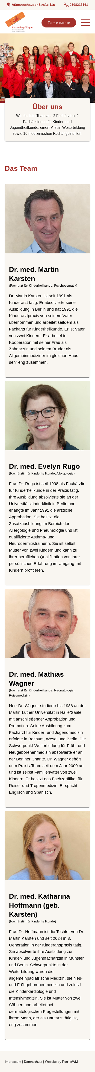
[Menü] (85, 22)
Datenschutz (33, 1061)
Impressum (13, 1061)
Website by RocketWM (61, 1061)
